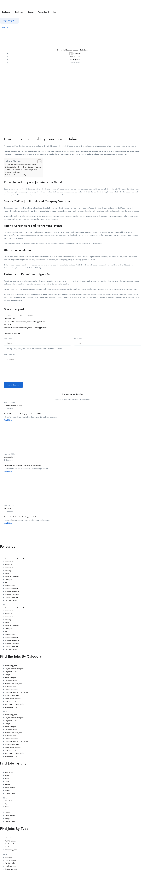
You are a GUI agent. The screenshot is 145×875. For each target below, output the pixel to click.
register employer (11, 588)
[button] (72, 604)
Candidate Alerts (11, 600)
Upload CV (4, 27)
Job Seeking (8, 508)
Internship (8, 838)
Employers (19, 12)
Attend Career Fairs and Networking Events (22, 170)
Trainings (8, 570)
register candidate (11, 597)
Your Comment (9, 354)
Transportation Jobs (12, 695)
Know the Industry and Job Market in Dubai (21, 164)
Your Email (78, 338)
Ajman (7, 775)
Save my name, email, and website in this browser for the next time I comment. (34, 348)
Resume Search (43, 12)
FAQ (6, 582)
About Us (8, 564)
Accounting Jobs (11, 665)
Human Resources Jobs (13, 683)
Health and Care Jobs (13, 698)
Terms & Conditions (12, 576)
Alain (7, 778)
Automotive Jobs (11, 707)
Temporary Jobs (11, 850)
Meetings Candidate (12, 594)
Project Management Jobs (14, 668)
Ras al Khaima (10, 787)
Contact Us (9, 562)
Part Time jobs (10, 841)
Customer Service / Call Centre (16, 692)
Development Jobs (11, 680)
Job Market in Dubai (48, 182)
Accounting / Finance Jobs (14, 704)
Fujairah (8, 784)
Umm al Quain (10, 793)
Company (31, 12)
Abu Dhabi (9, 772)
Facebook (10, 315)
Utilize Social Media (13, 172)
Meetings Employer (12, 591)
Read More (8, 420)
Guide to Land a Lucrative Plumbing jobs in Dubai (20, 517)
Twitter (20, 315)
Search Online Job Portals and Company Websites (24, 167)
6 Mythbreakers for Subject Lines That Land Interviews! (22, 465)
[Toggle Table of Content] (38, 161)
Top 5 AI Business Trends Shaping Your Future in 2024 (22, 414)
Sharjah (7, 790)
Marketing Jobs (10, 686)
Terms (7, 573)
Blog (54, 12)
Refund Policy (10, 585)
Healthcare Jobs (11, 677)
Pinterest (30, 315)
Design (7, 674)
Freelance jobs (10, 847)
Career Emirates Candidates (15, 559)
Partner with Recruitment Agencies (18, 175)
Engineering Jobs (11, 671)
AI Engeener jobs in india (13, 405)
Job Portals (31, 201)
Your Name (8, 338)
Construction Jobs (11, 689)
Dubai (7, 781)
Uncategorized (75, 59)
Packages (8, 579)
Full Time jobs (10, 844)
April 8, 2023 (75, 56)
